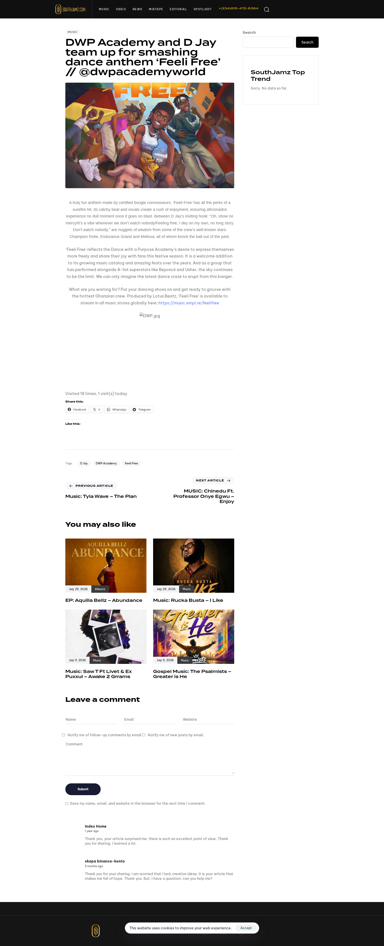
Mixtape (156, 9)
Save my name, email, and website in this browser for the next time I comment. (138, 803)
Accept (246, 928)
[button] (266, 9)
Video (121, 9)
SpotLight (203, 9)
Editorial (178, 9)
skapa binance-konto (105, 861)
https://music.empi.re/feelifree (188, 302)
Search (249, 32)
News (137, 9)
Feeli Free (131, 463)
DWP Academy (106, 463)
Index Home (95, 826)
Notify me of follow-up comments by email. (105, 735)
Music (104, 9)
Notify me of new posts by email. (176, 735)
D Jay (84, 463)
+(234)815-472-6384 (238, 8)
